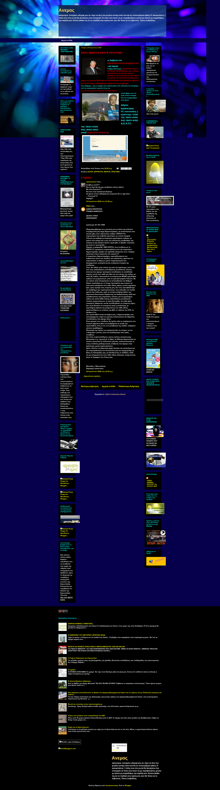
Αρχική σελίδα (66, 40)
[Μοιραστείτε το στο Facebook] (128, 168)
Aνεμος (66, 10)
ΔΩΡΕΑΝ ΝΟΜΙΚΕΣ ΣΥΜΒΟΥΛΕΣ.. (81, 624)
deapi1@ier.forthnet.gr (98, 132)
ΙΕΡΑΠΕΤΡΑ (98, 172)
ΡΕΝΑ (88, 206)
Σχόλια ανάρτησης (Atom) (115, 394)
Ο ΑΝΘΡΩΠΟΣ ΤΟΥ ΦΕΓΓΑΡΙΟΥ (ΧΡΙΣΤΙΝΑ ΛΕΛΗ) (86, 635)
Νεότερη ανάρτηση (89, 386)
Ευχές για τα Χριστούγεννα (78, 727)
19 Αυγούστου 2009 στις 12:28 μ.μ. (99, 201)
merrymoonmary (111, 785)
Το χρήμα (71, 670)
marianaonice (91, 182)
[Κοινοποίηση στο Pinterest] (130, 168)
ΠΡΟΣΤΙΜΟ (115, 172)
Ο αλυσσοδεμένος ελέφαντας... (80, 681)
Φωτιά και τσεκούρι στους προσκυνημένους (85, 704)
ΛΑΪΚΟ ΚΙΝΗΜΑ (150, 481)
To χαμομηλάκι (151, 239)
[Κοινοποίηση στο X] (126, 168)
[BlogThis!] (124, 168)
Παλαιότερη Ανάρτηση (129, 386)
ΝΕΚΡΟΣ (107, 172)
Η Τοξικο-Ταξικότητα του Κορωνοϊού (82, 658)
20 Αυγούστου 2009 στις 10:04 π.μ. (99, 371)
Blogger (128, 785)
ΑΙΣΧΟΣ (90, 172)
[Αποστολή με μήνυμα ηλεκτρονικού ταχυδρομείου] (122, 168)
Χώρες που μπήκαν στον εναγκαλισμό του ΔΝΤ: (86, 715)
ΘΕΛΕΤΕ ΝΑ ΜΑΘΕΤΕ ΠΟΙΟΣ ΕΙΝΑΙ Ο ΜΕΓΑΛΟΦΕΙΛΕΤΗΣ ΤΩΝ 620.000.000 (96, 647)
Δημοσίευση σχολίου (92, 376)
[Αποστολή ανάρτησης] (117, 168)
